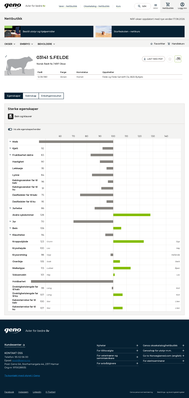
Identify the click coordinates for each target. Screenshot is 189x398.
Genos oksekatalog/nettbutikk (160, 345)
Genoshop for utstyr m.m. (157, 350)
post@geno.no (21, 360)
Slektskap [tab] (30, 96)
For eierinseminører (154, 361)
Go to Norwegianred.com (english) (162, 355)
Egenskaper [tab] (13, 96)
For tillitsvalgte (105, 350)
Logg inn (182, 8)
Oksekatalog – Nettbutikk (96, 6)
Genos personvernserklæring (141, 392)
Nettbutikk (168, 8)
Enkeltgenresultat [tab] (51, 96)
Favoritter (159, 43)
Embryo (25, 44)
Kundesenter (12, 344)
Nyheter (101, 345)
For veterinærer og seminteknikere (107, 357)
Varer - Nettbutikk (68, 6)
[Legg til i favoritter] (170, 59)
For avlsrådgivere (106, 363)
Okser (8, 44)
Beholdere (45, 44)
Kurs (118, 6)
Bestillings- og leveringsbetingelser (171, 392)
